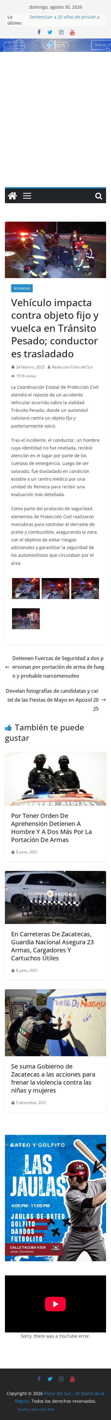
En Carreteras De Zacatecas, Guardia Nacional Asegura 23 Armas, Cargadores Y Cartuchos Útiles (52, 946)
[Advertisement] (55, 110)
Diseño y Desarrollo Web (36, 1409)
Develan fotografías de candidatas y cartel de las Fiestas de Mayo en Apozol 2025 (52, 699)
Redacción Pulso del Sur (72, 367)
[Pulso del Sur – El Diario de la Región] (55, 42)
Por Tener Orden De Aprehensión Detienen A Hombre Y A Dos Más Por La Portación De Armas (51, 827)
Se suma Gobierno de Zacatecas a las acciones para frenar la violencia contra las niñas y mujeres (53, 1078)
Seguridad (22, 288)
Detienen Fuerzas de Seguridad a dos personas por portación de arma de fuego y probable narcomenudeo (58, 667)
